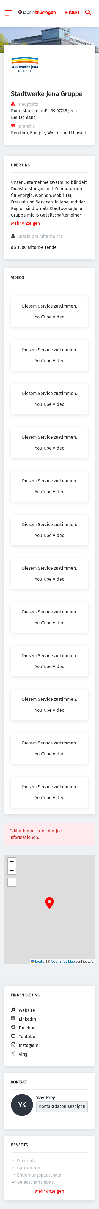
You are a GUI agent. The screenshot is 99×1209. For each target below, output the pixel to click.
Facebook (28, 1027)
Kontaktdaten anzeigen (62, 1106)
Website (27, 1010)
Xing (23, 1054)
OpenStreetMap (63, 961)
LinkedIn (27, 1019)
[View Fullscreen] (12, 882)
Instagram (28, 1045)
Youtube (27, 1036)
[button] (49, 903)
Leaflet (39, 961)
